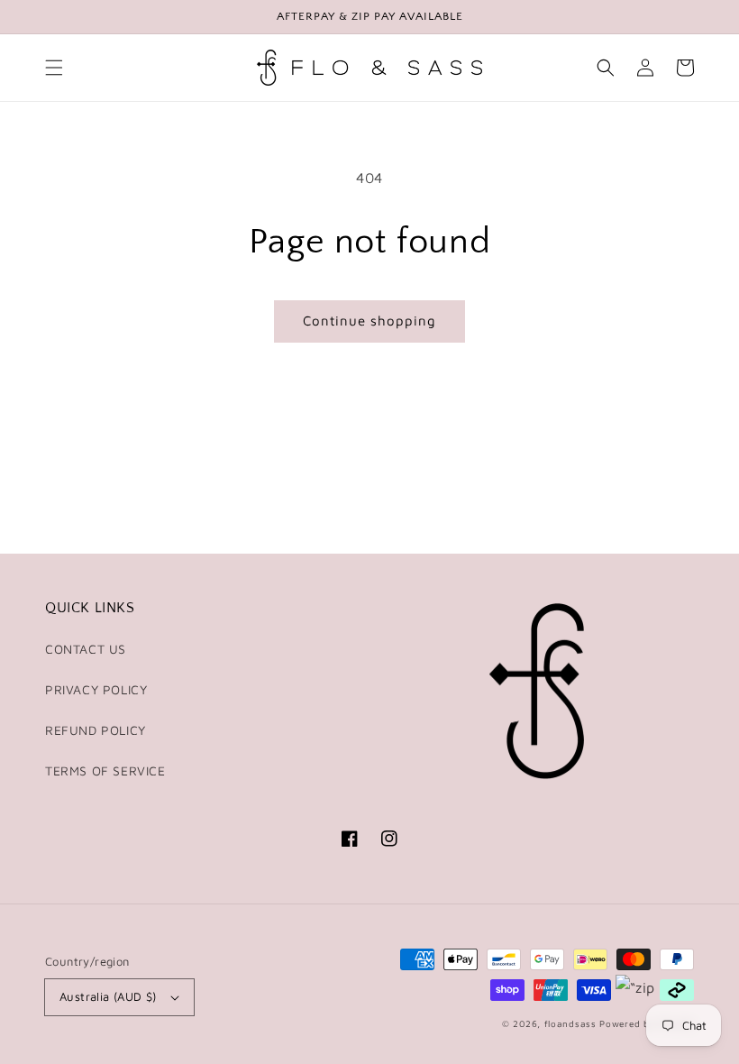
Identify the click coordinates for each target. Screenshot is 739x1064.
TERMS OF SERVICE (105, 770)
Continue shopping (369, 320)
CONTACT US (85, 648)
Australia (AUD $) (108, 996)
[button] (54, 67)
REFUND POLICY (95, 730)
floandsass (570, 1023)
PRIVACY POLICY (96, 689)
